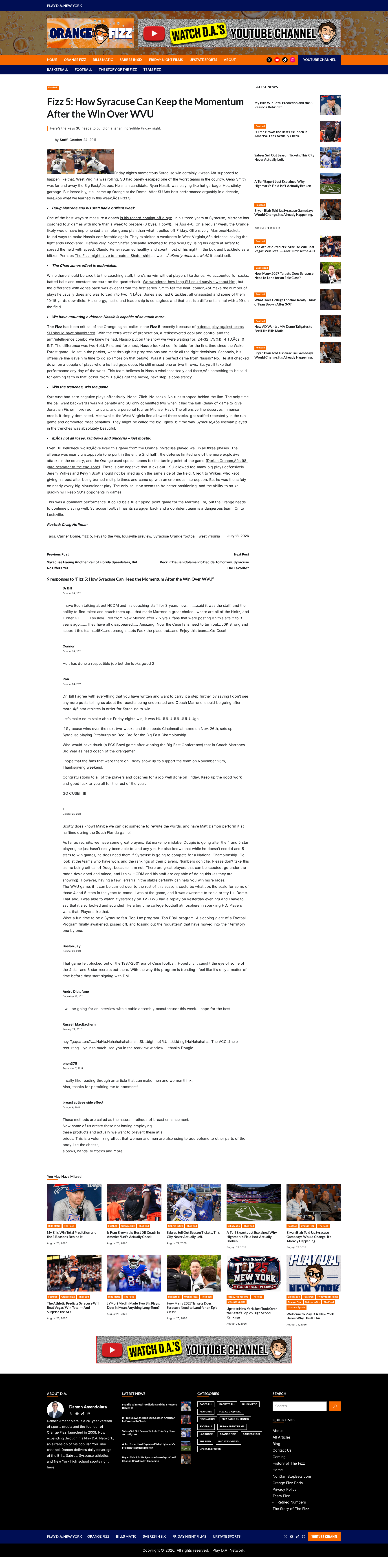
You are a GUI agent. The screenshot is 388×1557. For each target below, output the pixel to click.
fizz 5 (87, 536)
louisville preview (136, 536)
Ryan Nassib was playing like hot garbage (185, 185)
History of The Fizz (289, 1463)
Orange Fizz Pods (288, 1483)
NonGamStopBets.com (292, 1476)
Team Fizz (281, 1496)
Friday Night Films (238, 1296)
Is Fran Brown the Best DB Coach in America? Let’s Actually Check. (280, 134)
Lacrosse (206, 1434)
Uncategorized (228, 1441)
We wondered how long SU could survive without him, (190, 281)
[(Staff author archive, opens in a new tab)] (50, 142)
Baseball (206, 1404)
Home (278, 1470)
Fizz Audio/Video (230, 1411)
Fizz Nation (207, 1419)
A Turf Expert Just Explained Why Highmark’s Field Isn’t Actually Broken (282, 183)
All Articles (282, 1437)
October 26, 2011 (72, 951)
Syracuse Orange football (174, 536)
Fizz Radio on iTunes (235, 1419)
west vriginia (209, 536)
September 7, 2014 (73, 1068)
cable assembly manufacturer (153, 1008)
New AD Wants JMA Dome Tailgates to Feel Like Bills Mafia (283, 328)
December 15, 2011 (73, 996)
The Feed (69, 1226)
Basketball (262, 267)
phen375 (70, 1064)
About (278, 1430)
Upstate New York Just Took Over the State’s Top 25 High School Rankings (252, 1313)
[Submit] (335, 1406)
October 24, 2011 (72, 593)
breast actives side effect (83, 1102)
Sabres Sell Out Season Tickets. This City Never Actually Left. (193, 1234)
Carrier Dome (68, 536)
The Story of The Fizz (291, 1508)
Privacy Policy (285, 1489)
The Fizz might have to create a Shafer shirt (112, 255)
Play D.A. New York (64, 5)
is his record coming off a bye (146, 218)
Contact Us (282, 1450)
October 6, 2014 (71, 1107)
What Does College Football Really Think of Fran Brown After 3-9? (284, 302)
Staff (64, 140)
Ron (66, 679)
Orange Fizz (128, 1226)
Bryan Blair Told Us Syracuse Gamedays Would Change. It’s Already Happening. (283, 212)
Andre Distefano (76, 992)
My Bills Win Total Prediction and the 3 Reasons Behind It (72, 1234)
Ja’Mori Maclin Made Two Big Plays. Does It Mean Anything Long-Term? (133, 1305)
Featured (309, 1296)
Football (52, 87)
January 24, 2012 (72, 1029)
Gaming (279, 1456)
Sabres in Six (175, 1226)
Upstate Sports (236, 1301)
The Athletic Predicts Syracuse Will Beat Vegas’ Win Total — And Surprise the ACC (285, 249)
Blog (276, 1443)
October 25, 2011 (72, 813)
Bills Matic (54, 1226)
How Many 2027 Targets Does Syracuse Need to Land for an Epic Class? (283, 275)
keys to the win (107, 536)
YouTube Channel (324, 1536)
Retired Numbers (292, 1502)
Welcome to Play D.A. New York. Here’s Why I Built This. (311, 1316)
